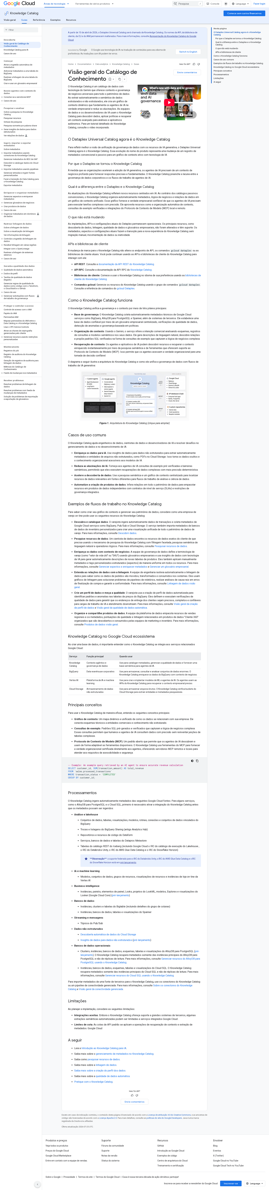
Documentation (84, 64)
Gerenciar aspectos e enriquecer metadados (123, 566)
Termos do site (85, 1177)
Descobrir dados (127, 533)
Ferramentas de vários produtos (93, 3)
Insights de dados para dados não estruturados (106, 940)
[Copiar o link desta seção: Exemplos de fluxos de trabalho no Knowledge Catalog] (164, 504)
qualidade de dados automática (113, 1076)
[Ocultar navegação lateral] (37, 1184)
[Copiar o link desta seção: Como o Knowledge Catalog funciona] (135, 301)
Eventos (217, 1150)
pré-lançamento (128, 862)
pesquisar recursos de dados (104, 1059)
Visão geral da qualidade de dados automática (122, 607)
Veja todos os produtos (57, 1145)
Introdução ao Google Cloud (170, 1150)
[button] (20, 97)
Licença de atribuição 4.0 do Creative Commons (169, 1115)
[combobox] (187, 4)
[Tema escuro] (192, 760)
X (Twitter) (218, 1155)
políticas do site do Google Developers (164, 1118)
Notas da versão (109, 1155)
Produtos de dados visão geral (101, 624)
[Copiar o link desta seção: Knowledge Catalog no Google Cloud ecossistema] (158, 637)
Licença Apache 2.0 (108, 1118)
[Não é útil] (198, 64)
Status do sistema (110, 1160)
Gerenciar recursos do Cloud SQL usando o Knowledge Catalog (139, 975)
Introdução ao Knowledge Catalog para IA (103, 1048)
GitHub (160, 1145)
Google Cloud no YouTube (225, 1160)
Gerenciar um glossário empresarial (169, 566)
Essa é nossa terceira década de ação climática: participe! (151, 1177)
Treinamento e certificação (170, 1165)
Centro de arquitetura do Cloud (172, 1160)
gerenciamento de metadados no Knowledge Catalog (124, 1053)
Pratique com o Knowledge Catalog (93, 1081)
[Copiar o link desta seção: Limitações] (89, 1001)
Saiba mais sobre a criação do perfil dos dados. (100, 1070)
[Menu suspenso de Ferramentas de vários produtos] (113, 3)
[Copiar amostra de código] (197, 760)
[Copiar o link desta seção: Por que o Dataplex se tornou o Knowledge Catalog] (145, 164)
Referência (39, 19)
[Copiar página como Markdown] (120, 79)
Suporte (105, 1150)
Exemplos (55, 19)
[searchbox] (21, 29)
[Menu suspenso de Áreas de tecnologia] (69, 3)
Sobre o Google (53, 1177)
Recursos (71, 19)
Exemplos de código (167, 1155)
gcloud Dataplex (125, 288)
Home (70, 64)
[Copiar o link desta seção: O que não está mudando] (107, 217)
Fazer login (259, 3)
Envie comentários (187, 72)
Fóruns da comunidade (112, 1145)
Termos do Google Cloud (108, 1177)
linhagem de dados (106, 1065)
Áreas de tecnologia (54, 3)
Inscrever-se (231, 1183)
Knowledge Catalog (24, 13)
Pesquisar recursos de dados (171, 546)
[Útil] (194, 64)
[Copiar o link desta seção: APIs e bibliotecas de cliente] (111, 244)
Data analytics (101, 64)
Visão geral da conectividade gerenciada (101, 989)
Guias (24, 19)
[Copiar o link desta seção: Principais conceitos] (105, 705)
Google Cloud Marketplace (58, 1155)
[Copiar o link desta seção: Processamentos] (100, 793)
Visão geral (10, 19)
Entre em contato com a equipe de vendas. (66, 1160)
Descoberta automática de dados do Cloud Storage (108, 934)
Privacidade (69, 1177)
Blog (215, 1145)
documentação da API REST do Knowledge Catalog (126, 264)
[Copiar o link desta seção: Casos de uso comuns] (109, 435)
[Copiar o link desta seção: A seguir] (85, 1040)
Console (214, 3)
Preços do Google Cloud (57, 1150)
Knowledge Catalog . (141, 269)
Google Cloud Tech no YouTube (228, 1165)
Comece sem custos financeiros (244, 13)
